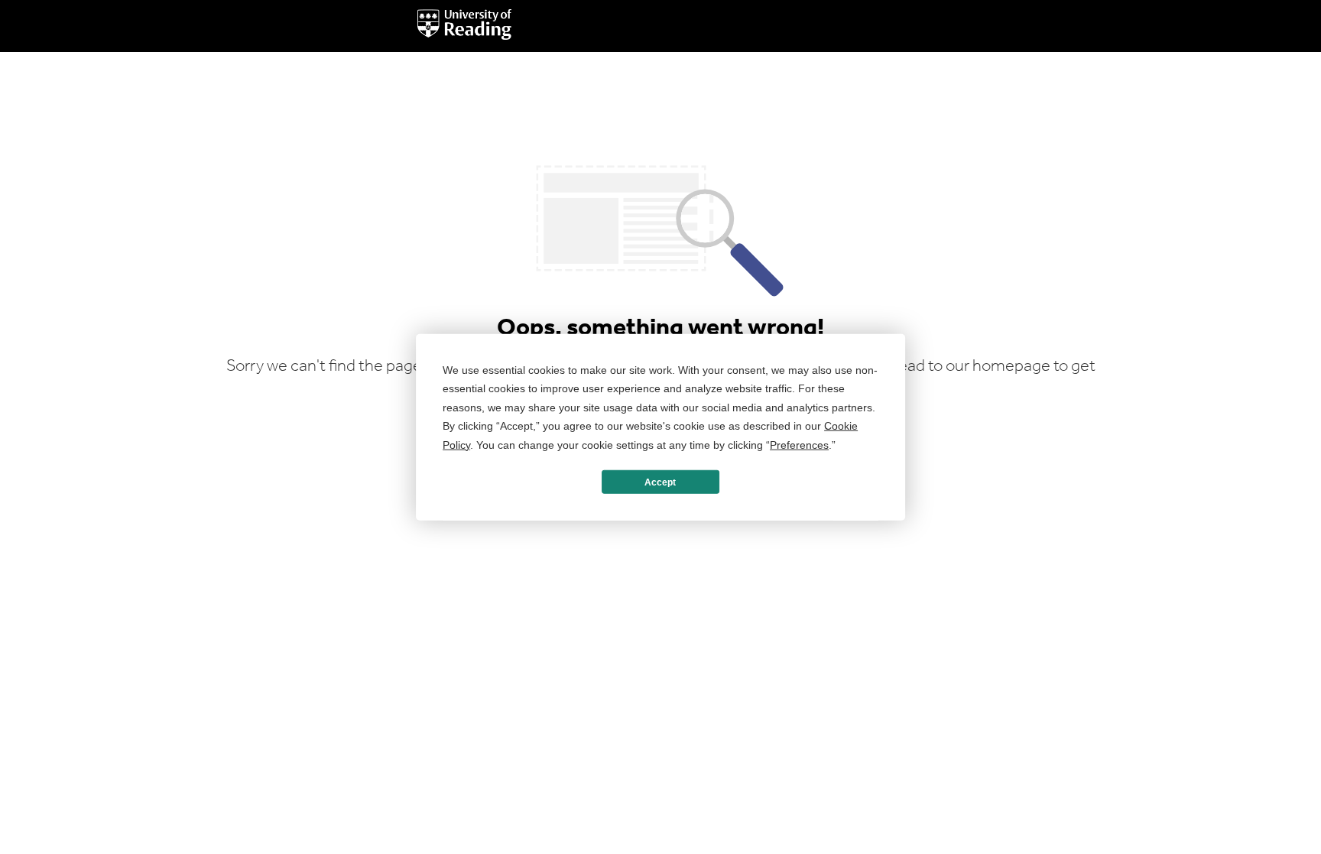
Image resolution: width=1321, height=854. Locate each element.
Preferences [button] (799, 444)
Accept (660, 481)
